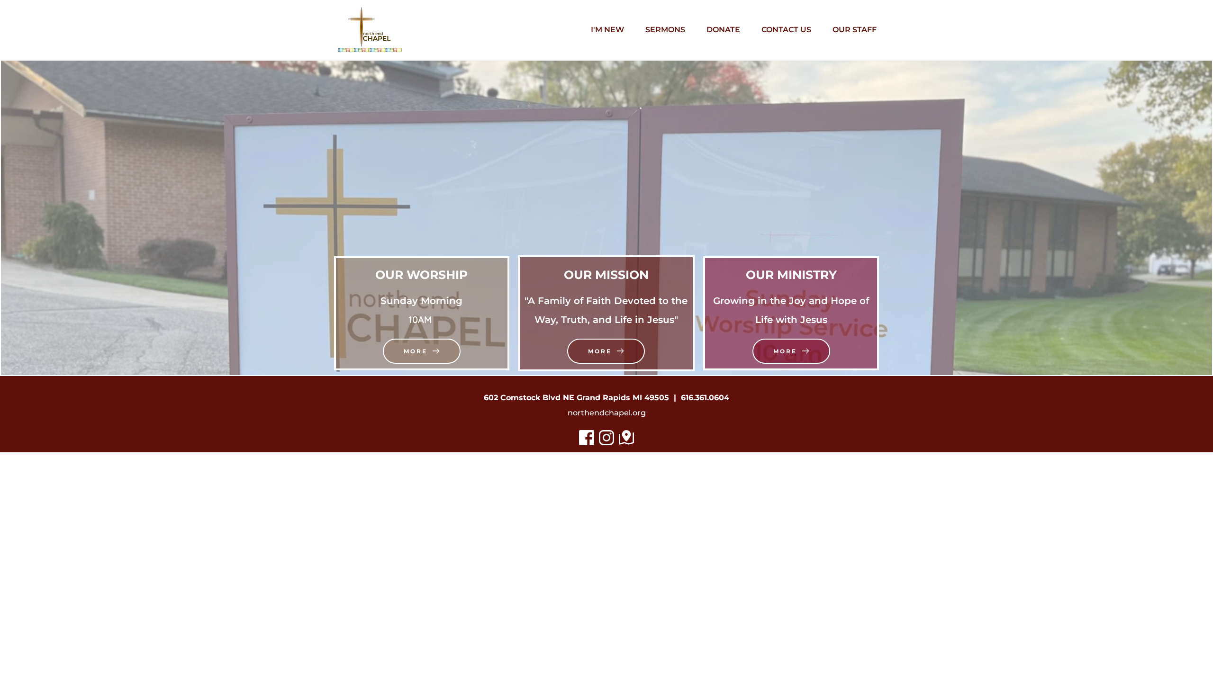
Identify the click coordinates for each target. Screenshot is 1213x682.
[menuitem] (607, 30)
